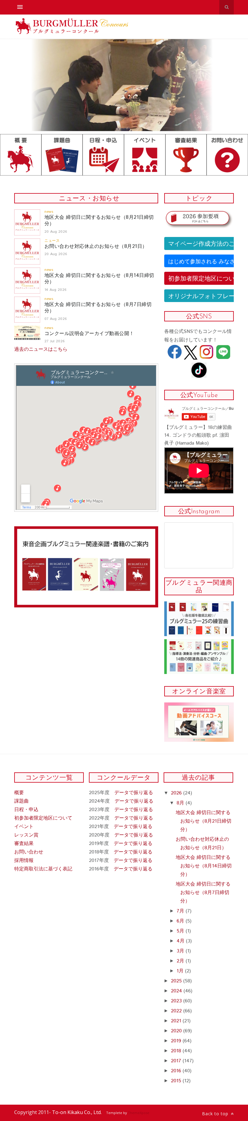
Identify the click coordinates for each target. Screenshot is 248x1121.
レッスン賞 (26, 835)
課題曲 (21, 801)
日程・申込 (26, 809)
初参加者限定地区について (204, 278)
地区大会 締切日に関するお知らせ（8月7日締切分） (98, 307)
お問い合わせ (28, 852)
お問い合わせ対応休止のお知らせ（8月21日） (95, 246)
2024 (177, 991)
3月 (181, 951)
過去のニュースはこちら (40, 349)
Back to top (216, 1113)
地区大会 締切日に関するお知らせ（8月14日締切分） (99, 278)
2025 (177, 981)
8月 (181, 803)
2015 (177, 1080)
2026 (177, 793)
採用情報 (24, 860)
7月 (181, 911)
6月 (181, 921)
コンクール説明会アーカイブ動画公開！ (89, 333)
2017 (177, 1060)
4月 (181, 941)
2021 (177, 1020)
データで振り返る (133, 792)
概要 (19, 792)
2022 (177, 1011)
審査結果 (24, 843)
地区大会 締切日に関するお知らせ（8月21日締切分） (99, 220)
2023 (177, 1001)
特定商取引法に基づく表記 (43, 869)
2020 (177, 1030)
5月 (181, 931)
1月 (181, 971)
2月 (181, 961)
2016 (177, 1070)
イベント (24, 826)
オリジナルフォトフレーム (204, 295)
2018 (177, 1050)
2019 (177, 1040)
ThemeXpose (138, 1112)
